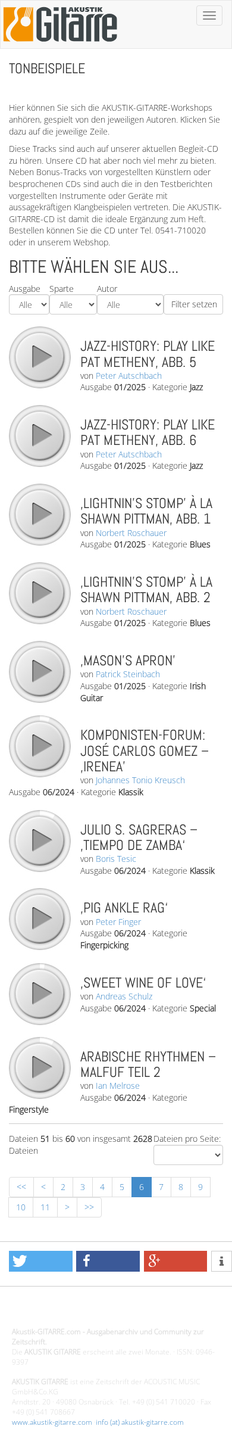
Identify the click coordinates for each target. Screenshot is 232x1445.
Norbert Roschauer (131, 532)
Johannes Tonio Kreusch (140, 780)
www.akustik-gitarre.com (52, 1422)
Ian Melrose (118, 1085)
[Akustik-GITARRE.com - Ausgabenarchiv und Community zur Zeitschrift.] (60, 45)
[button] (41, 1261)
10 (21, 1207)
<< (21, 1186)
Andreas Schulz (124, 996)
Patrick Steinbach (128, 674)
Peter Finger (118, 921)
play (39, 357)
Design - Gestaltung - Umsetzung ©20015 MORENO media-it (110, 1312)
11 (45, 1207)
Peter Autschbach (129, 375)
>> (89, 1207)
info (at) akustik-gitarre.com (140, 1422)
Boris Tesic (116, 858)
